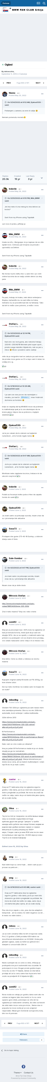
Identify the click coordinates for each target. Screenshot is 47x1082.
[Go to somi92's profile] (4, 623)
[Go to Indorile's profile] (4, 190)
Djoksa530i (36, 102)
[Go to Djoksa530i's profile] (4, 426)
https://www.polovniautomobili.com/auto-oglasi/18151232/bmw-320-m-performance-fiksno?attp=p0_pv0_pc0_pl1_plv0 (23, 737)
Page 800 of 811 (23, 83)
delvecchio (9, 71)
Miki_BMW (35, 198)
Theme (17, 1073)
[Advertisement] (23, 38)
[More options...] (42, 94)
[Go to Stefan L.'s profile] (4, 325)
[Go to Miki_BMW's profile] (4, 235)
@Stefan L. (25, 397)
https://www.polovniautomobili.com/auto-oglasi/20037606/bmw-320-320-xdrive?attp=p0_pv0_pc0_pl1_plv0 (19, 724)
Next (38, 83)
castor (33, 887)
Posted (17, 95)
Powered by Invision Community (23, 1078)
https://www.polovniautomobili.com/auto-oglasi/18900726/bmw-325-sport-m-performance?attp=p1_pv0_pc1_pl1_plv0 (23, 756)
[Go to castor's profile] (4, 780)
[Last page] (43, 83)
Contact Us (28, 1073)
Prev (9, 83)
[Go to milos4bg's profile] (4, 701)
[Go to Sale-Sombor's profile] (4, 559)
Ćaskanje (23, 74)
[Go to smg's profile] (4, 858)
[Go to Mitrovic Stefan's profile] (4, 597)
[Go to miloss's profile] (4, 927)
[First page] (3, 83)
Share (24, 1034)
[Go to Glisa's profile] (4, 809)
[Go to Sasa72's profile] (4, 530)
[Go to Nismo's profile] (4, 94)
